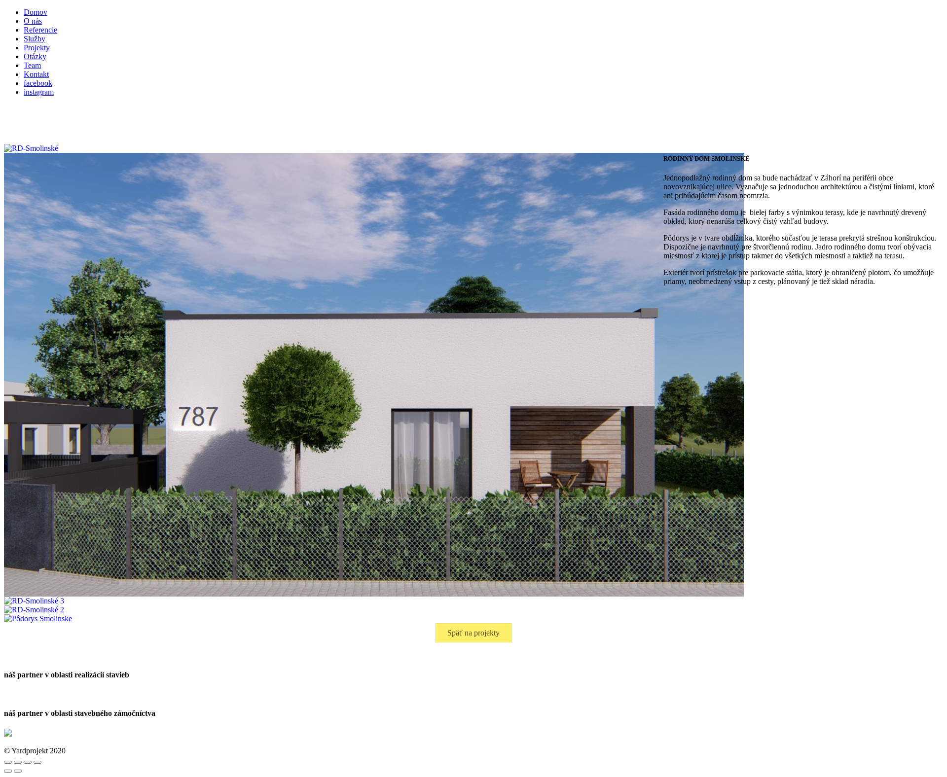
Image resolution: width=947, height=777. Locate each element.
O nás (33, 21)
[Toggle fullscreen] (28, 762)
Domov (35, 12)
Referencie (40, 30)
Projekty (37, 47)
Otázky (35, 56)
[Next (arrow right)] (18, 771)
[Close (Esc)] (8, 762)
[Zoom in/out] (37, 762)
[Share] (18, 762)
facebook (38, 83)
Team (32, 65)
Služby (34, 39)
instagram (39, 92)
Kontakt (36, 74)
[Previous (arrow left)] (8, 771)
